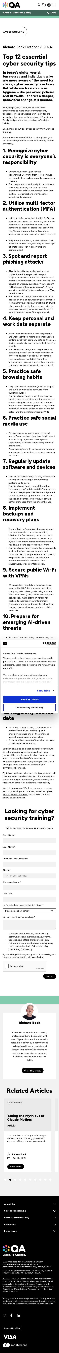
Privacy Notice (46, 1304)
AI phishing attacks (19, 271)
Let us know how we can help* (19, 917)
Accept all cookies (29, 699)
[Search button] (39, 5)
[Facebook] (11, 1316)
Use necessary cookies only (29, 707)
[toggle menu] (54, 5)
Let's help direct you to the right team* (23, 905)
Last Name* (9, 847)
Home (6, 13)
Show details (43, 691)
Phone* (7, 870)
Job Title (7, 893)
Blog (28, 13)
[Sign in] (49, 5)
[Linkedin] (18, 1316)
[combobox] (7, 876)
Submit (49, 976)
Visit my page (32, 1070)
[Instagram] (4, 1316)
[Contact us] (43, 5)
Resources (17, 13)
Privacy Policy (36, 957)
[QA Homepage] (11, 5)
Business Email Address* (15, 858)
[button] (5, 1180)
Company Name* (12, 882)
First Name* (9, 835)
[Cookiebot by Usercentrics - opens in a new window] (43, 644)
